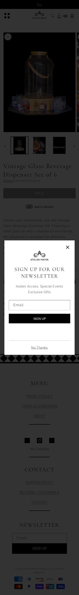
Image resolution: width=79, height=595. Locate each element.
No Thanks (39, 347)
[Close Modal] (67, 248)
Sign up (39, 318)
